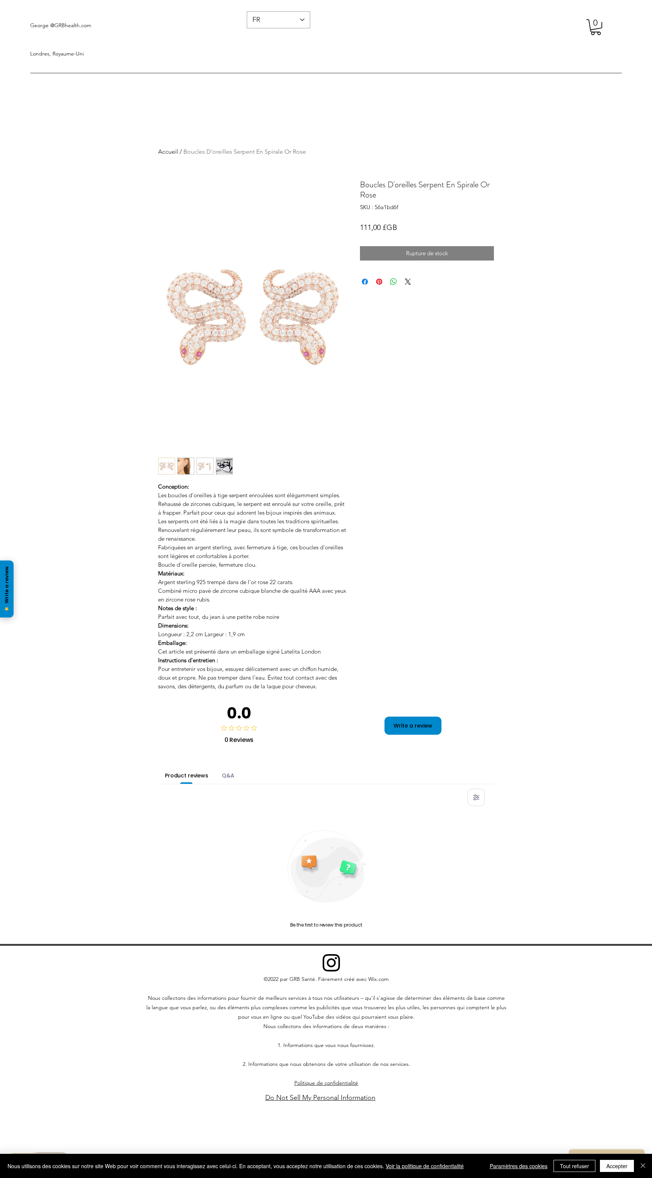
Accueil (168, 151)
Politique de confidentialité (326, 1082)
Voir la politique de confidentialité (425, 1166)
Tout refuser (574, 1166)
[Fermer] (642, 1166)
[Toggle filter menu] (476, 797)
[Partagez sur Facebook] (364, 281)
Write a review (413, 725)
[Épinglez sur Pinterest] (379, 281)
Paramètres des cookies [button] (518, 1166)
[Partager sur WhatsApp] (393, 281)
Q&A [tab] (228, 775)
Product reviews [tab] (186, 775)
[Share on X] (407, 281)
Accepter (616, 1166)
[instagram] (331, 962)
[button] (595, 27)
